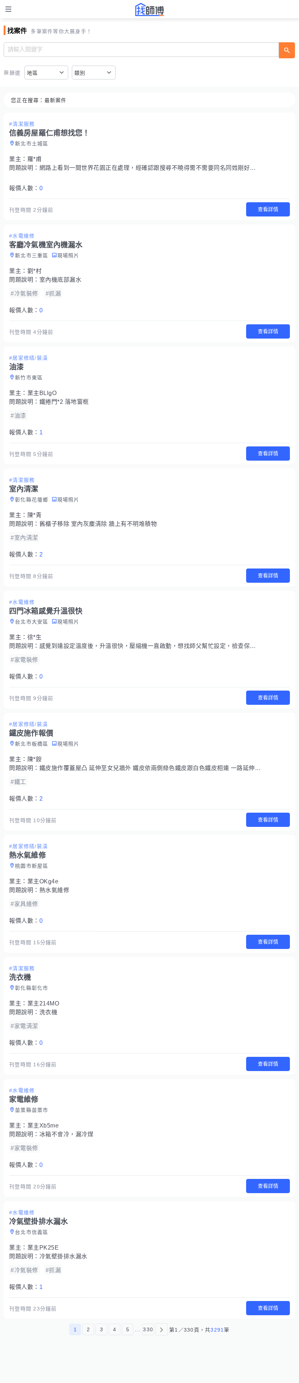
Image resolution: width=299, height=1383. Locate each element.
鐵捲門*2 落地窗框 (64, 402)
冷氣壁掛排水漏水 (63, 1256)
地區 (32, 73)
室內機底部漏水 (60, 280)
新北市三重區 (31, 255)
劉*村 (34, 271)
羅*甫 (34, 159)
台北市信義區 (31, 1232)
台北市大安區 (31, 622)
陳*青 (34, 515)
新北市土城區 (31, 143)
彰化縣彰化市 (31, 988)
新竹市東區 (29, 377)
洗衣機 (48, 1012)
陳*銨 (34, 759)
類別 (80, 73)
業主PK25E (43, 1248)
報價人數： (26, 188)
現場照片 (68, 255)
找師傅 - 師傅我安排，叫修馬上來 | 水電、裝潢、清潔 (149, 9)
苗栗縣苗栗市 (31, 1110)
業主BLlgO (42, 393)
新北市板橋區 (31, 744)
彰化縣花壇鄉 (31, 500)
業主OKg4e (43, 881)
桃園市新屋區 (31, 866)
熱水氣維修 (54, 890)
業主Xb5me (43, 1125)
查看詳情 (268, 209)
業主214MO (43, 1003)
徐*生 (34, 637)
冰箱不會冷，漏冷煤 (66, 1134)
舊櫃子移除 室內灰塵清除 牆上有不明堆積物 (98, 524)
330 (148, 1329)
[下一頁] (161, 1329)
